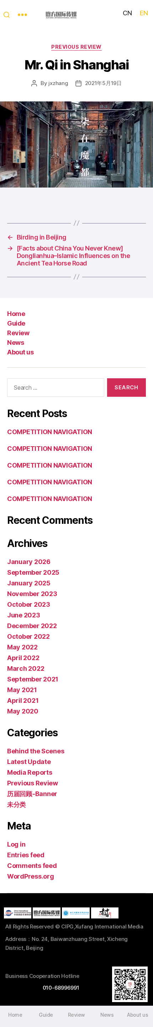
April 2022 (23, 658)
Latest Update (29, 761)
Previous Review (76, 47)
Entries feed (25, 855)
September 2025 (33, 572)
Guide (16, 323)
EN (144, 13)
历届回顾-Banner (32, 793)
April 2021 (22, 700)
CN (127, 13)
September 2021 (32, 679)
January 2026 (29, 561)
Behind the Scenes (35, 751)
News (15, 342)
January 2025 (29, 583)
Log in (16, 844)
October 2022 (28, 636)
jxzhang (58, 83)
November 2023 (32, 593)
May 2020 (22, 711)
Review (18, 333)
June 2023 (23, 615)
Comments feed (32, 865)
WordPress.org (30, 876)
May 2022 (22, 647)
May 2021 (22, 690)
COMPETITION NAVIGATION (49, 432)
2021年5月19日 (103, 83)
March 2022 (25, 668)
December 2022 (32, 626)
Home (16, 313)
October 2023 (28, 604)
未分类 (16, 804)
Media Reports (29, 772)
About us (20, 352)
